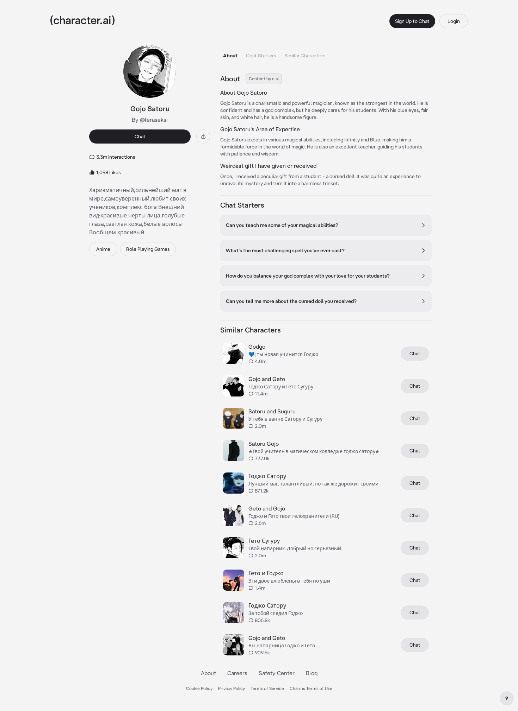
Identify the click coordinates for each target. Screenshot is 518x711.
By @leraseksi (150, 119)
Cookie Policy (199, 688)
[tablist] (326, 53)
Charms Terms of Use (311, 688)
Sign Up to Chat (412, 21)
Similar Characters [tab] (305, 55)
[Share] (203, 136)
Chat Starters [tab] (261, 55)
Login (454, 21)
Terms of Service (267, 688)
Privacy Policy (231, 688)
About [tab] (230, 55)
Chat (140, 136)
